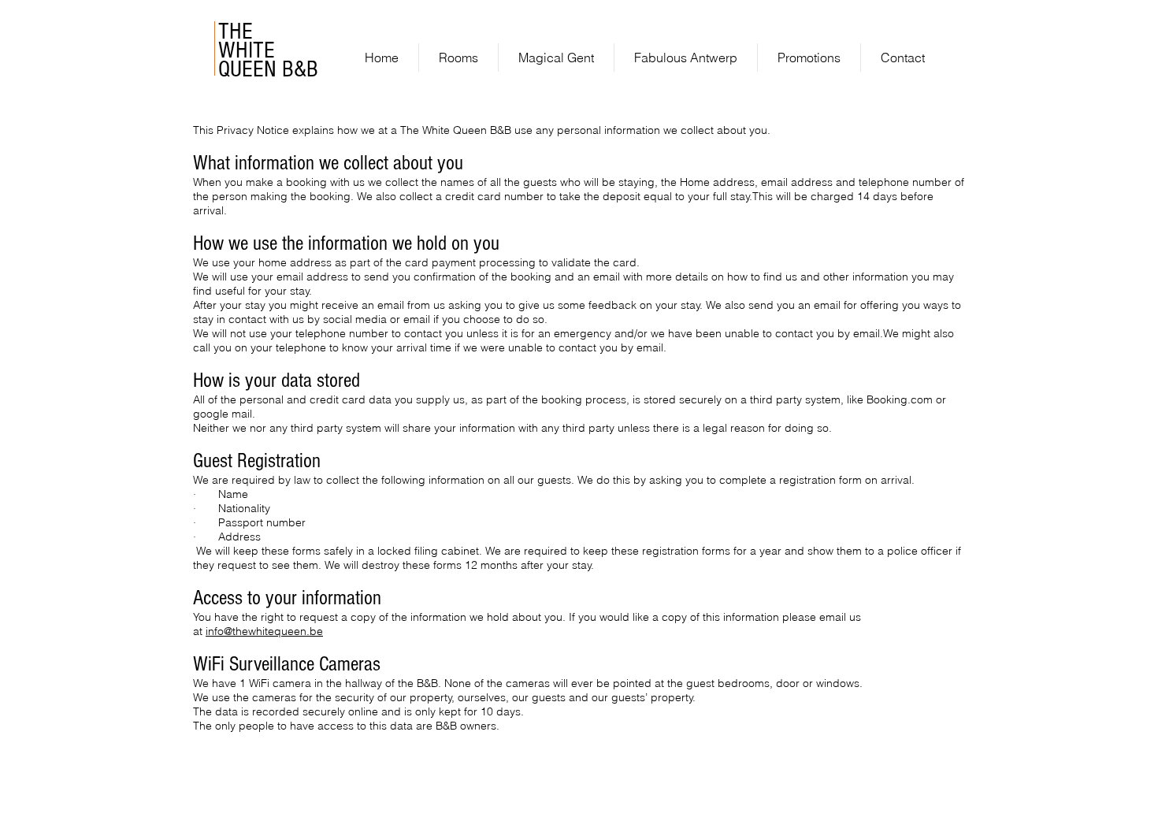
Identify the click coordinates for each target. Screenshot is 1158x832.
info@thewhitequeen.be (264, 631)
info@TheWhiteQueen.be (705, 16)
